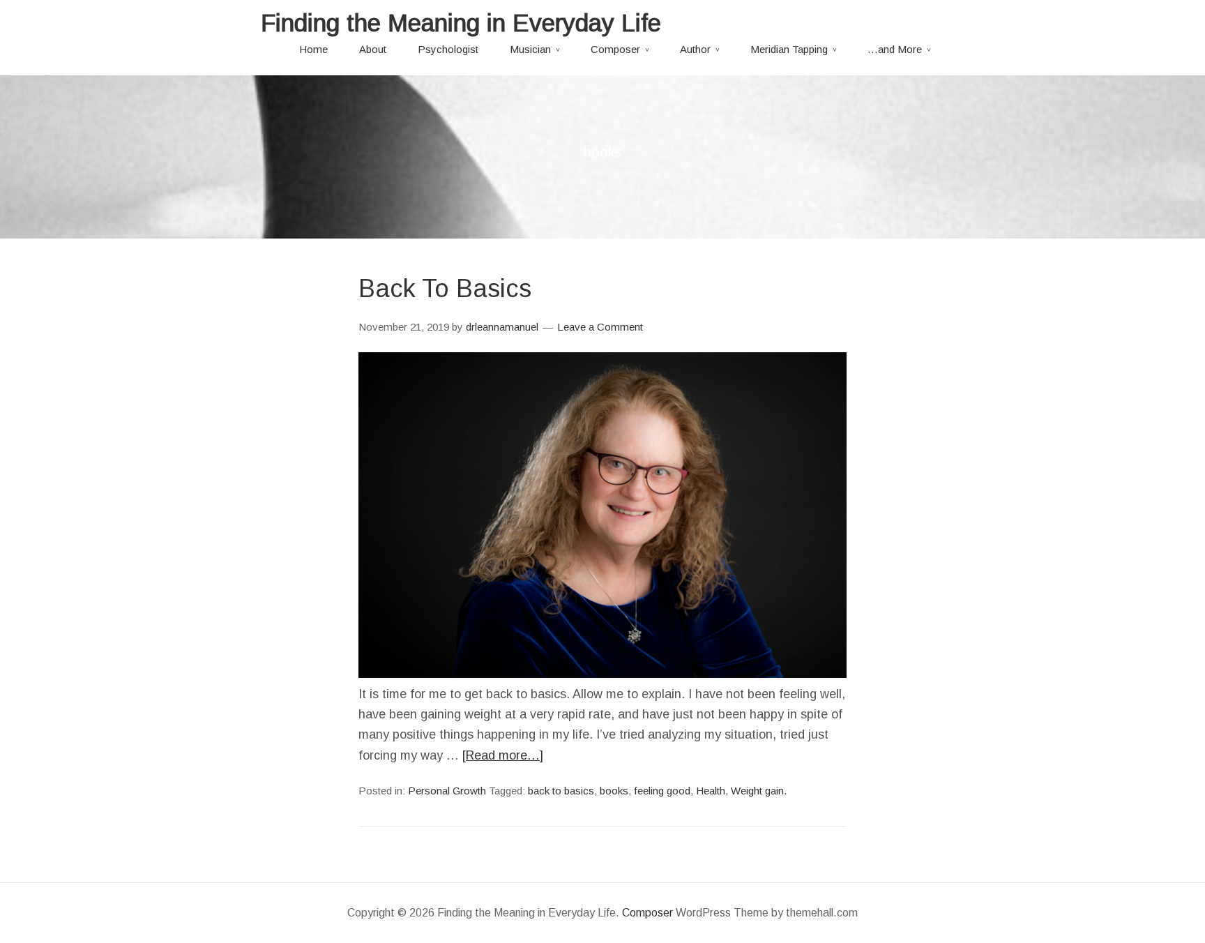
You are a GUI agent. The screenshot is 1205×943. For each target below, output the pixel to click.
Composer (615, 49)
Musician (530, 49)
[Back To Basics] (602, 674)
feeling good (662, 791)
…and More (894, 49)
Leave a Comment (600, 327)
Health (710, 791)
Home (313, 49)
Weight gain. (759, 791)
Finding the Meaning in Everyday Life (461, 22)
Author (695, 49)
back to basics (561, 791)
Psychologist (448, 49)
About (372, 49)
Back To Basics (444, 288)
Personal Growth (447, 791)
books (614, 791)
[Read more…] (502, 755)
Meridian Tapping (789, 49)
